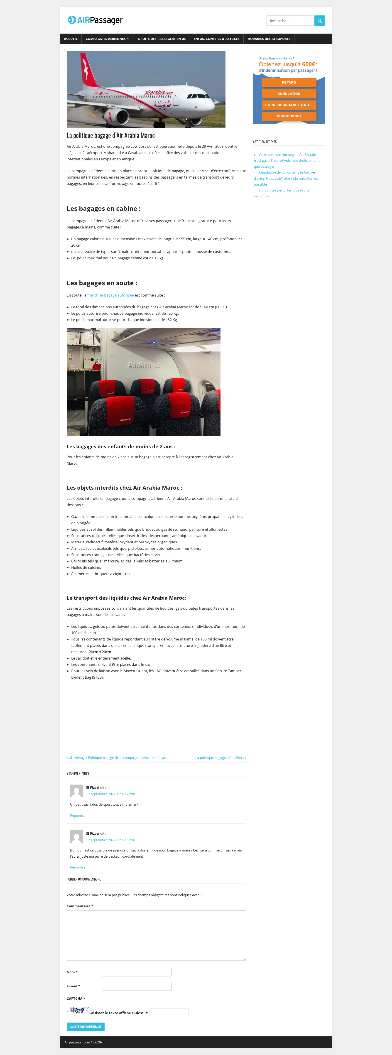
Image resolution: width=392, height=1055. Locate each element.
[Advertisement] (156, 717)
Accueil (71, 39)
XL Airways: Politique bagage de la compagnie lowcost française (118, 757)
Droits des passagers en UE (162, 39)
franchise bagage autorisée (110, 295)
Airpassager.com (77, 1042)
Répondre (77, 815)
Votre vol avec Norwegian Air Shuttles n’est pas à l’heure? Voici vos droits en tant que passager (287, 160)
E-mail (73, 986)
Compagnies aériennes (106, 39)
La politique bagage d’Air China (219, 757)
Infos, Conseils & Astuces (217, 39)
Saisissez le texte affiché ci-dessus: (118, 1013)
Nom (72, 972)
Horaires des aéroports (269, 39)
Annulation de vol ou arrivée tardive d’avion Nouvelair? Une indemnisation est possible (286, 178)
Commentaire (80, 906)
